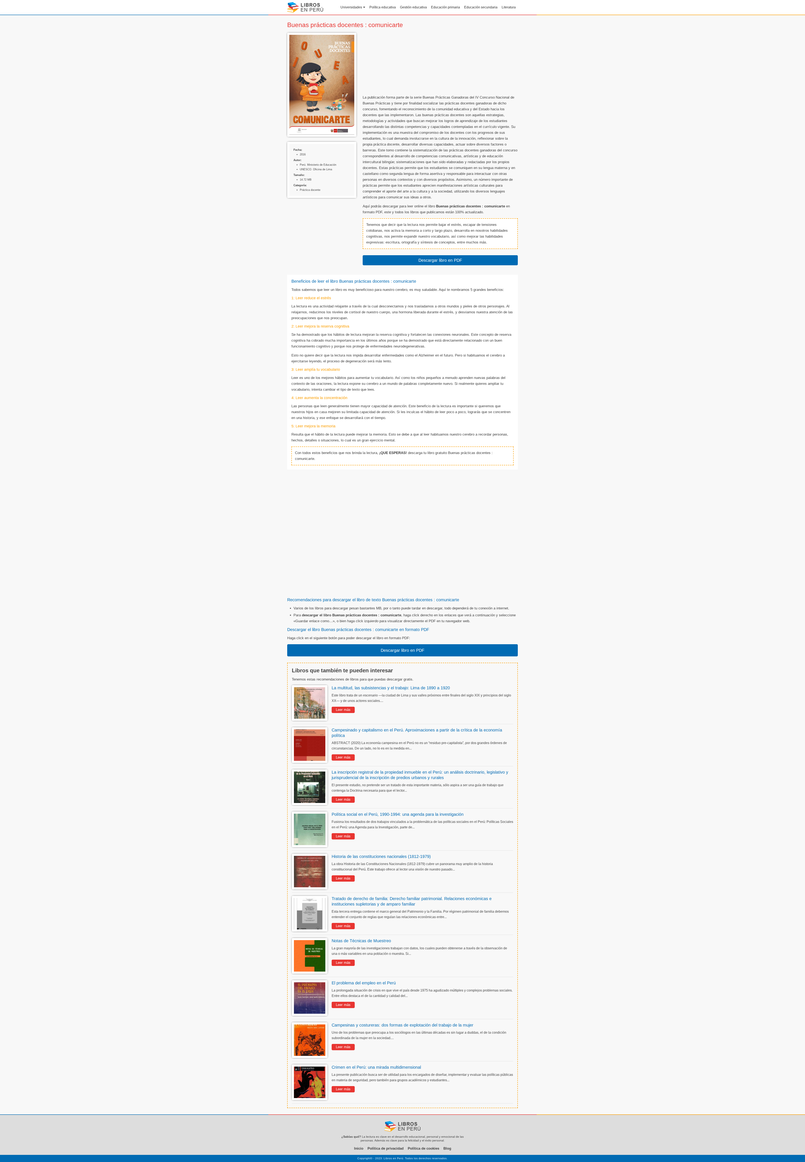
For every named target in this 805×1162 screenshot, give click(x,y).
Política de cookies (423, 1148)
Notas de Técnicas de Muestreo (361, 940)
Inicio (358, 1148)
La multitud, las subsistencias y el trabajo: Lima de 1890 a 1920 (391, 688)
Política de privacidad (385, 1148)
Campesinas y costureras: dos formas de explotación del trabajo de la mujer (402, 1025)
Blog (447, 1148)
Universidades (351, 7)
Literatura (509, 7)
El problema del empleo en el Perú (364, 983)
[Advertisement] (440, 62)
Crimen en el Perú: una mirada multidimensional (376, 1067)
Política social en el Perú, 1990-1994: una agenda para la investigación (398, 814)
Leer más (343, 710)
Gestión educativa (413, 7)
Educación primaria (445, 7)
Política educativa (382, 7)
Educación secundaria (480, 7)
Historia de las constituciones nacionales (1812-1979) (381, 856)
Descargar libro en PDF (440, 260)
